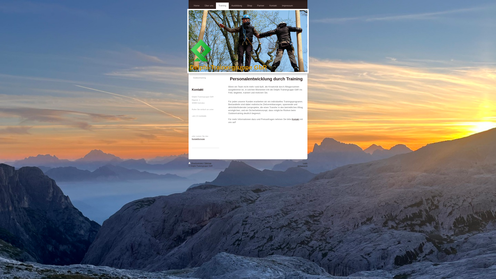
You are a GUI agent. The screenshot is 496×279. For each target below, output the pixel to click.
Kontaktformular (198, 139)
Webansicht (302, 166)
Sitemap (207, 163)
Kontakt (295, 119)
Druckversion (197, 163)
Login (305, 163)
